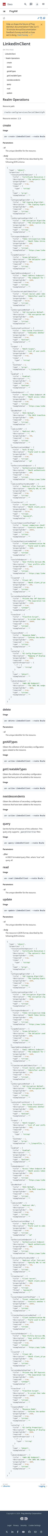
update (9, 93)
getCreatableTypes (14, 75)
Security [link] (24, 1525)
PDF (44, 18)
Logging (42, 1486)
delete (9, 67)
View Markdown (41, 18)
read (8, 89)
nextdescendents (13, 80)
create (9, 62)
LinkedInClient (10, 54)
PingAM (13, 11)
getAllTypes (11, 71)
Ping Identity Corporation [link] (31, 1513)
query (9, 84)
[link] (4, 4)
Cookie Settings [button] (35, 1525)
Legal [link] (9, 1525)
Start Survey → (23, 35)
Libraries (6, 1486)
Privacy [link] (16, 1525)
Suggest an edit (38, 18)
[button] (37, 4)
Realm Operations (13, 58)
